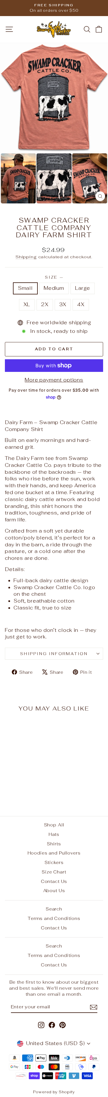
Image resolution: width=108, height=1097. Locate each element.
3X (63, 304)
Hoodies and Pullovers (54, 853)
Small (25, 288)
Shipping (26, 256)
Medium (54, 288)
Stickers (54, 862)
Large (82, 288)
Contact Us (54, 881)
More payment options (54, 380)
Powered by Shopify (54, 1092)
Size (54, 277)
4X (80, 304)
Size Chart (54, 872)
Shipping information (54, 653)
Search (54, 909)
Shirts (54, 843)
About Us (54, 890)
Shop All (54, 825)
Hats (54, 834)
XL (27, 304)
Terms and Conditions (54, 918)
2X (44, 304)
